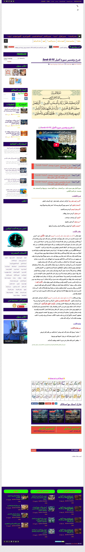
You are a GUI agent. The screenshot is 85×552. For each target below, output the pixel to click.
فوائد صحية (24, 283)
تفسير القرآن (62, 36)
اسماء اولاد (14, 266)
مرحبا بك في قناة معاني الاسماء (20, 309)
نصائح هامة (24, 295)
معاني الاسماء (73, 36)
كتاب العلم (24, 286)
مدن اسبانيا (8, 286)
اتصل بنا (52, 1)
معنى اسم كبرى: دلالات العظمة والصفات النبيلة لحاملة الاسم (13, 190)
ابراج (10, 36)
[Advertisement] (34, 21)
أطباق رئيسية (9, 269)
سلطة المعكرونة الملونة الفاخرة (14, 496)
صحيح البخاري (23, 280)
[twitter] (4, 1)
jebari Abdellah (74, 543)
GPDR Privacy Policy (78, 1)
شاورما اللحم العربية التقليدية (12, 523)
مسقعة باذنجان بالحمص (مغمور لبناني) (14, 514)
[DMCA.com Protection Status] (60, 543)
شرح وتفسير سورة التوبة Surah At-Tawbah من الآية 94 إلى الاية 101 (66, 508)
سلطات (19, 278)
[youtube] (11, 1)
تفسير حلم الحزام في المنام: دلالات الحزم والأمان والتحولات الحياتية (40, 417)
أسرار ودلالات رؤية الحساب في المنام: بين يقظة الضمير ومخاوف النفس (65, 47)
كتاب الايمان (12, 283)
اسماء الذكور (23, 263)
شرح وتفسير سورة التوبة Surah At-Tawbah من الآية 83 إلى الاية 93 (66, 519)
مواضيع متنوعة (70, 41)
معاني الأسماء (19, 289)
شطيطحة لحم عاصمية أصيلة (13, 148)
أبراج (25, 257)
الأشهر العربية (26, 36)
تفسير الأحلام (47, 36)
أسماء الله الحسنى (37, 36)
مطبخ (79, 41)
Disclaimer (43, 1)
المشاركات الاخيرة (22, 105)
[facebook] (9, 1)
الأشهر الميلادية (17, 36)
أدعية (55, 36)
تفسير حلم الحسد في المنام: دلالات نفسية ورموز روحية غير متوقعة (18, 47)
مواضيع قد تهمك (53, 64)
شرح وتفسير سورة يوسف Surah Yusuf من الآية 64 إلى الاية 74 (52, 183)
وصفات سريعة (17, 295)
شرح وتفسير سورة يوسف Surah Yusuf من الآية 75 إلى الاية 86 (52, 176)
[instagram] (7, 1)
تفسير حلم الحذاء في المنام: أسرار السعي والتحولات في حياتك (12, 180)
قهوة (44, 41)
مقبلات (16, 292)
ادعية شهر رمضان (22, 260)
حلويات (24, 278)
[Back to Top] (4, 541)
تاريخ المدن (24, 275)
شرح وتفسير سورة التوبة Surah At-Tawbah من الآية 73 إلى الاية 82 (66, 531)
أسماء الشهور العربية (14, 263)
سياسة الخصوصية (70, 1)
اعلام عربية (24, 272)
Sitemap (48, 1)
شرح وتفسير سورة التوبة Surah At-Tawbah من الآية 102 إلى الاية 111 (65, 497)
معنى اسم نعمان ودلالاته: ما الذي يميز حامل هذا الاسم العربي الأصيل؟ (12, 133)
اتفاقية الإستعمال (62, 1)
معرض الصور (52, 41)
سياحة (14, 278)
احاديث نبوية (12, 257)
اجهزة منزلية (60, 41)
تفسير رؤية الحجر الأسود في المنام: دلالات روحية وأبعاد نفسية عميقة (12, 169)
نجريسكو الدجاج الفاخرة (13, 505)
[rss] (13, 1)
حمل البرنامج (37, 41)
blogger (33, 450)
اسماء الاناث (14, 260)
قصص (18, 283)
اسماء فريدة (16, 269)
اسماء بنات (7, 266)
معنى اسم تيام (23, 292)
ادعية (6, 257)
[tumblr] (7, 541)
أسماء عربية (23, 269)
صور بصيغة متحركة (14, 280)
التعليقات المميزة (10, 105)
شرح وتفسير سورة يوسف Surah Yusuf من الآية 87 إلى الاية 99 (58, 166)
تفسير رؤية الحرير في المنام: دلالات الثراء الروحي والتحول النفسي (39, 531)
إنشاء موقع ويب (8, 272)
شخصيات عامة (8, 278)
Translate (9, 61)
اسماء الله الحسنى (22, 266)
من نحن (56, 1)
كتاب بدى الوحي (16, 286)
